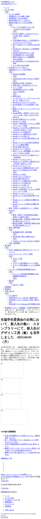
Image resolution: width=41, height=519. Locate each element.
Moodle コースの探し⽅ (21, 136)
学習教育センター (11, 308)
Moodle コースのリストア (22, 166)
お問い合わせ (9, 291)
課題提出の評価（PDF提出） (23, 83)
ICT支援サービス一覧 (12, 500)
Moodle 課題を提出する (21, 147)
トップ (7, 7)
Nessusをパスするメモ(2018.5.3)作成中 (26, 241)
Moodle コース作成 (19, 121)
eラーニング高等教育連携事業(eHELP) (22, 269)
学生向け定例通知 (19, 74)
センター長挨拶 (14, 14)
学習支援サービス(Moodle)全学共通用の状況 (24, 304)
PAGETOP (4, 517)
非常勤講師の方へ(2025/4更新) (23, 55)
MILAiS (11, 280)
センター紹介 (9, 10)
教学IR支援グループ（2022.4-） (20, 20)
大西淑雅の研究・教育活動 (22, 232)
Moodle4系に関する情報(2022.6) (24, 236)
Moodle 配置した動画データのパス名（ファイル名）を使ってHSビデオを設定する (26, 115)
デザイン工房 (17, 258)
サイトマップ (9, 504)
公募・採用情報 (14, 243)
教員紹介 (8, 289)
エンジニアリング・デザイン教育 (21, 254)
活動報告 (8, 287)
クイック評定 (17, 87)
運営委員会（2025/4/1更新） (19, 18)
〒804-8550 (4, 481)
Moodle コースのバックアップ (23, 193)
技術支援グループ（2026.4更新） (20, 70)
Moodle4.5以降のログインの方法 (24, 119)
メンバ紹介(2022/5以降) (21, 65)
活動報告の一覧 (6, 458)
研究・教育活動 (14, 227)
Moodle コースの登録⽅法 (22, 132)
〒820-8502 (4, 488)
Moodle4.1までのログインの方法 (24, 102)
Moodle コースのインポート (22, 159)
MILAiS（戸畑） (18, 285)
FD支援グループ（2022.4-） (18, 67)
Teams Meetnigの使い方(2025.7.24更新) (26, 79)
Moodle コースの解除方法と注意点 (25, 134)
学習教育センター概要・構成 (19, 16)
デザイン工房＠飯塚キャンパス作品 (25, 263)
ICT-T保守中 (13, 296)
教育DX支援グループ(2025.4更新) (20, 23)
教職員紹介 (9, 502)
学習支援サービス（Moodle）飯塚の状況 (23, 298)
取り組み (8, 245)
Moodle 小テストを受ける (22, 149)
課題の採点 (17, 96)
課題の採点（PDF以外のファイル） (25, 85)
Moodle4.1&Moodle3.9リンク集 (23, 53)
